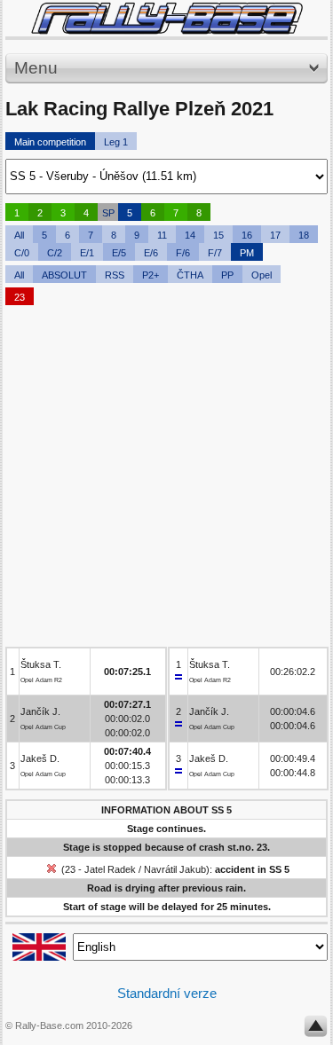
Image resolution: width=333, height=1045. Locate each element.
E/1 (87, 253)
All (19, 235)
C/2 (54, 253)
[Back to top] (316, 1030)
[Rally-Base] (166, 18)
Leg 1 (116, 142)
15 (218, 235)
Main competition (50, 142)
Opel (261, 275)
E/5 (119, 253)
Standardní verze (167, 993)
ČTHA (190, 275)
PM (247, 253)
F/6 (183, 253)
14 (190, 235)
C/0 (21, 253)
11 (162, 235)
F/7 (215, 253)
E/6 (151, 253)
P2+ (150, 275)
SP (108, 213)
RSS (114, 275)
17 (275, 235)
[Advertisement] (166, 480)
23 (19, 297)
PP (227, 275)
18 (303, 235)
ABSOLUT (64, 275)
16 (247, 235)
